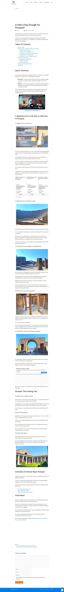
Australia (35, 2)
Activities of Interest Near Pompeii (25, 63)
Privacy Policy (46, 589)
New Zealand (46, 2)
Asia (31, 2)
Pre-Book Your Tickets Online (25, 59)
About (41, 589)
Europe (40, 2)
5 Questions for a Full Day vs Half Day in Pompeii (28, 48)
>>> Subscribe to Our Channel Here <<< (32, 110)
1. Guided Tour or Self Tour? (25, 50)
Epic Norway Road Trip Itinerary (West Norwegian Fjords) (26, 546)
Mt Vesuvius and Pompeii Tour (24, 489)
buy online (38, 399)
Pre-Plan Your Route (23, 62)
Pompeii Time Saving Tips (23, 57)
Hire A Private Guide (23, 60)
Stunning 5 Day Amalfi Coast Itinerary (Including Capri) (26, 545)
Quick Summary (21, 47)
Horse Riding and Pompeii (23, 490)
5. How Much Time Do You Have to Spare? (28, 56)
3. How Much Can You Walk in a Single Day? (28, 53)
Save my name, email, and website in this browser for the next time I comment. (30, 578)
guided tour (18, 151)
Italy (18, 8)
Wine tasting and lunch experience (25, 492)
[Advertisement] (32, 16)
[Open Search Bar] (51, 2)
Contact (51, 589)
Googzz (18, 30)
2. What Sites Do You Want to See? (26, 51)
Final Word (20, 65)
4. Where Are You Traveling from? (26, 54)
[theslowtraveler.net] (14, 2)
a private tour (43, 416)
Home (27, 2)
